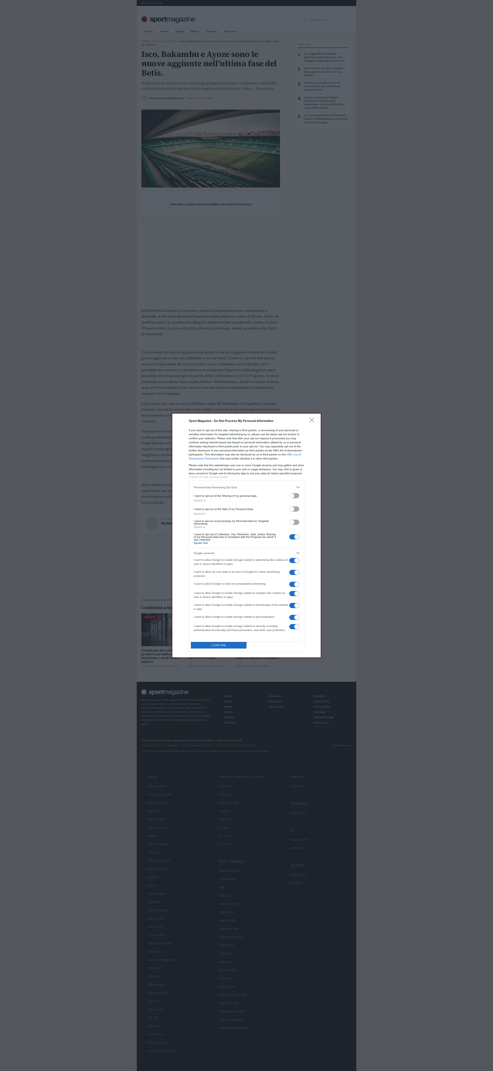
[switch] (294, 495)
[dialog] (246, 535)
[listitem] (246, 487)
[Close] (313, 421)
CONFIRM (219, 645)
